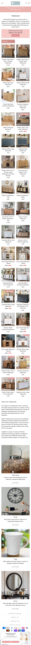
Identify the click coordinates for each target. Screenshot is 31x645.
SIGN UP (10, 641)
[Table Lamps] (15, 459)
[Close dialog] (29, 633)
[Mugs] (15, 543)
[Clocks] (15, 501)
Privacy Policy (15, 636)
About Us (15, 617)
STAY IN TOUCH (15, 625)
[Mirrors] (15, 585)
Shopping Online (15, 613)
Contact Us (15, 621)
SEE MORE (15, 483)
